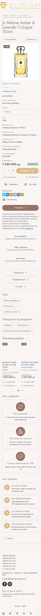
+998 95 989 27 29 (8, 558)
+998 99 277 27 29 (8, 566)
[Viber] (18, 194)
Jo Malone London (9, 91)
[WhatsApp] (22, 194)
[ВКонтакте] (7, 194)
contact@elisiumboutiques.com (14, 579)
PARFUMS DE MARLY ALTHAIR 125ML (29, 363)
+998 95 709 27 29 (8, 564)
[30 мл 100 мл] (19, 111)
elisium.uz (29, 228)
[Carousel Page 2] (20, 390)
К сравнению (11, 177)
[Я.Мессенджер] (3, 194)
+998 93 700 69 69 (8, 556)
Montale (5, 370)
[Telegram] (14, 194)
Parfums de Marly (27, 367)
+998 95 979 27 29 (8, 561)
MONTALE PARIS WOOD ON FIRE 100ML (9, 365)
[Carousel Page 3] (22, 390)
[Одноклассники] (11, 194)
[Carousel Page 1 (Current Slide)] (18, 390)
